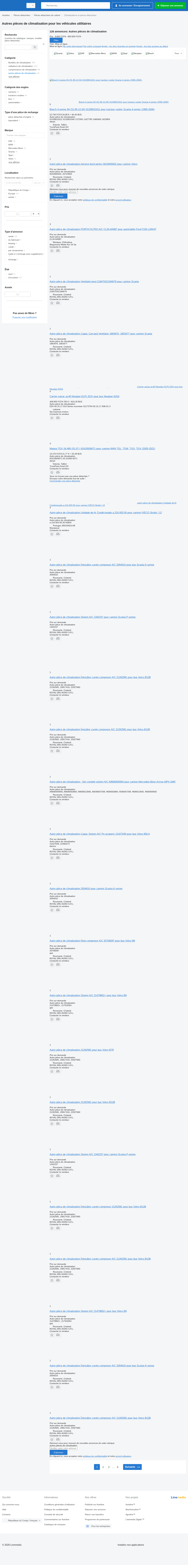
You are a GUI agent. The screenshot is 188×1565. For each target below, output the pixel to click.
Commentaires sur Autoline (56, 1519)
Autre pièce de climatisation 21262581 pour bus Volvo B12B (82, 1102)
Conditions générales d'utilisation (59, 1504)
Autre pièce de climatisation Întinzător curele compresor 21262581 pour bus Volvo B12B (98, 1206)
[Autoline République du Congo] (12, 5)
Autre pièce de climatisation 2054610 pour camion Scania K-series (86, 888)
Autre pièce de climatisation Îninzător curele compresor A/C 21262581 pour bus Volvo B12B (100, 729)
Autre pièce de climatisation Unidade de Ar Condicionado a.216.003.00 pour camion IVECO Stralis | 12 (106, 512)
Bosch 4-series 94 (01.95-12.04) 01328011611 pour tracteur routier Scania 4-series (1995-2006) (102, 109)
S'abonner (58, 196)
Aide (4, 1509)
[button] (52, 133)
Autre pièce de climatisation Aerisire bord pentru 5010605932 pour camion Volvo (93, 164)
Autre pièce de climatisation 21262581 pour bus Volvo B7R (82, 1050)
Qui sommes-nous (10, 1504)
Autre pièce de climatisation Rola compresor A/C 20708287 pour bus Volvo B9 (92, 940)
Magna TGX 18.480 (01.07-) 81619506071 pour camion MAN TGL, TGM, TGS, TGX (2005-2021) (102, 448)
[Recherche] (44, 5)
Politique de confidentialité (56, 1509)
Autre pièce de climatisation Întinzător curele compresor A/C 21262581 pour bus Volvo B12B (100, 677)
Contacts (6, 1514)
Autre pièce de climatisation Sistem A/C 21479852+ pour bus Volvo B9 (88, 995)
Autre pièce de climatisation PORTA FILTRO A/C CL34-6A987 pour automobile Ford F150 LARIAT (103, 229)
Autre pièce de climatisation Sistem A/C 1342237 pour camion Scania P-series (93, 617)
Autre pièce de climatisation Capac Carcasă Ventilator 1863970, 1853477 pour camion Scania (101, 333)
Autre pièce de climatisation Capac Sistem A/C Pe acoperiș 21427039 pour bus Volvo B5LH (100, 834)
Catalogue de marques (55, 1524)
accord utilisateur (123, 200)
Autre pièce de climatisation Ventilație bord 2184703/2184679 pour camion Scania (94, 281)
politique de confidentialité (95, 200)
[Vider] (44, 44)
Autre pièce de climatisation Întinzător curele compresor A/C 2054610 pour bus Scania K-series (102, 564)
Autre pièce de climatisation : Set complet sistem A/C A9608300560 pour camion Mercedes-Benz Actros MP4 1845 (112, 781)
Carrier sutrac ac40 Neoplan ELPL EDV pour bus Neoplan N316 (84, 396)
